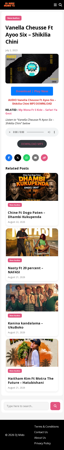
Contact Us (41, 432)
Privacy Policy (42, 443)
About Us (40, 438)
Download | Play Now (32, 91)
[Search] (55, 406)
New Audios (13, 18)
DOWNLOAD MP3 (32, 144)
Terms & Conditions (46, 426)
